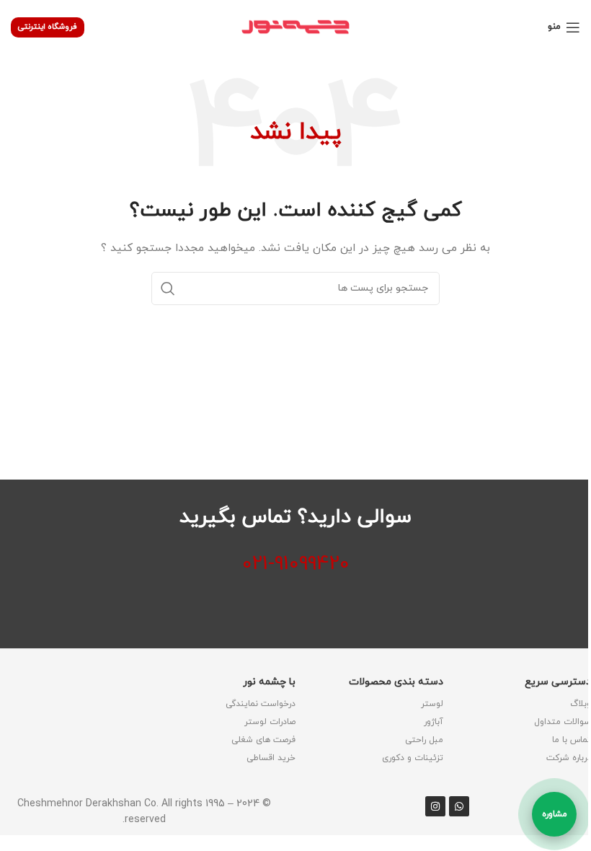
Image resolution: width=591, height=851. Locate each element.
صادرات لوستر (270, 722)
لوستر (432, 704)
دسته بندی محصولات (396, 682)
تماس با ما (571, 740)
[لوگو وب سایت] (295, 26)
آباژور (433, 722)
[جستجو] (168, 288)
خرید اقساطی (271, 758)
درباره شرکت (568, 758)
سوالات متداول (562, 722)
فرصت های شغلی (263, 740)
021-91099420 (296, 564)
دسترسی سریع (558, 682)
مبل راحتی (424, 740)
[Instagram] (435, 806)
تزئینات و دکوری (412, 758)
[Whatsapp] (459, 806)
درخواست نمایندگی (261, 704)
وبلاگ (580, 704)
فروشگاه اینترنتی (47, 26)
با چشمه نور (269, 682)
